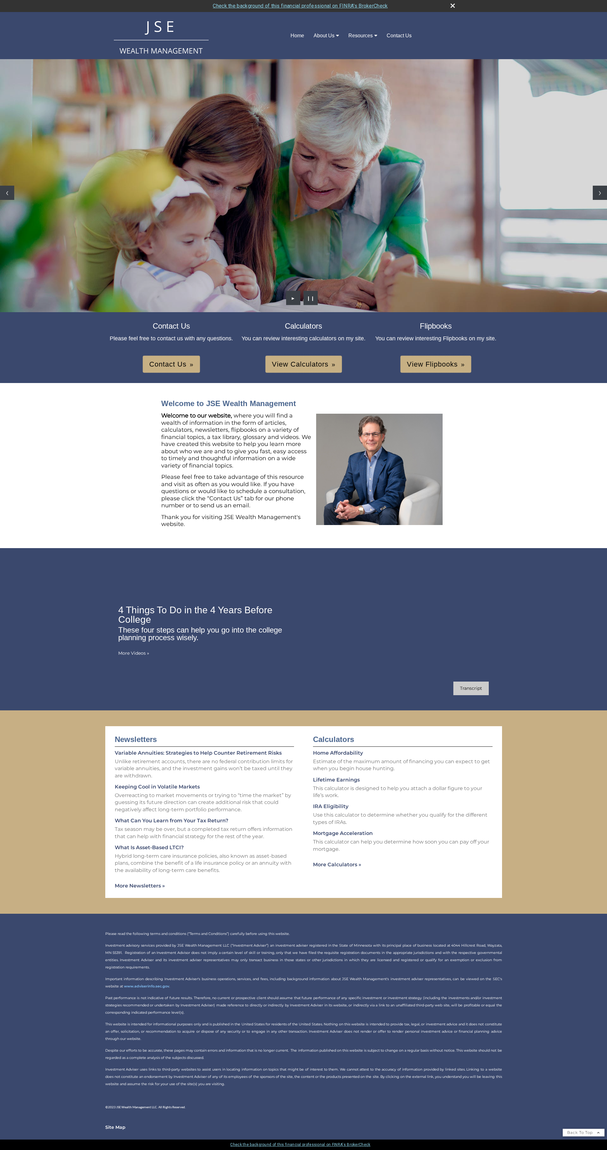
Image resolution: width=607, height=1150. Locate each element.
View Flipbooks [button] (432, 364)
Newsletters (136, 739)
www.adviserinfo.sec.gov (146, 986)
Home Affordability (338, 753)
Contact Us (399, 35)
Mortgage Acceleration (343, 833)
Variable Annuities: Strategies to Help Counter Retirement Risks (198, 753)
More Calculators (337, 865)
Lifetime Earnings (336, 780)
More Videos (133, 653)
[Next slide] (600, 193)
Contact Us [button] (168, 364)
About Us (324, 35)
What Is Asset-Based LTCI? (149, 847)
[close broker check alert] (452, 5)
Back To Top (580, 1132)
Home (297, 35)
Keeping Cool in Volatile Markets (157, 787)
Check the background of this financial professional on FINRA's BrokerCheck (300, 6)
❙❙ (311, 298)
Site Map (115, 1127)
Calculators (333, 739)
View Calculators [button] (300, 364)
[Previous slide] (7, 193)
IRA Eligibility (330, 806)
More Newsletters (140, 886)
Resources (360, 35)
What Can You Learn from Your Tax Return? (171, 821)
